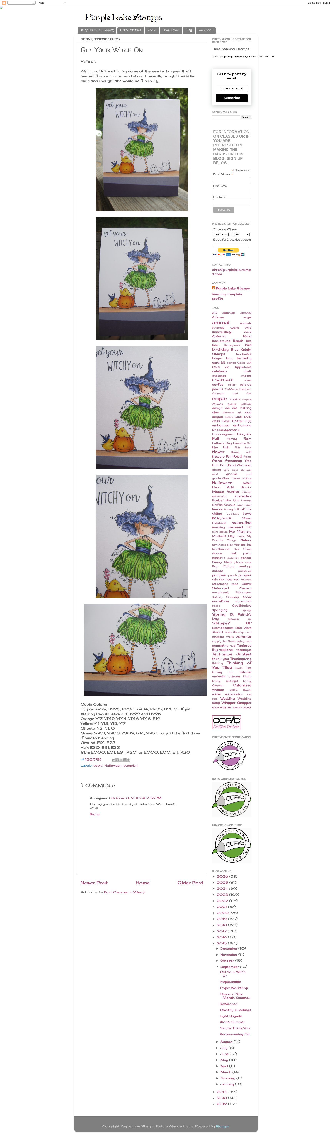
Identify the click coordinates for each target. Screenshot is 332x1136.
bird (248, 345)
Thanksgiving (240, 659)
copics (235, 399)
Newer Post (94, 882)
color (231, 384)
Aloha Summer (232, 1022)
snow (247, 597)
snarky (217, 597)
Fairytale (244, 434)
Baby (247, 336)
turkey (217, 672)
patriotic (218, 557)
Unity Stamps (225, 681)
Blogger (222, 1126)
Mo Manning (240, 531)
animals (245, 323)
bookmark (243, 354)
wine (215, 707)
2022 (223, 901)
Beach (238, 340)
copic (97, 765)
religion (246, 579)
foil (228, 456)
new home (219, 544)
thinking (217, 663)
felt (249, 443)
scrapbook (220, 592)
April (247, 332)
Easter (237, 421)
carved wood (236, 362)
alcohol (245, 313)
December (229, 948)
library (228, 509)
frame (247, 456)
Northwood (221, 549)
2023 (223, 895)
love (247, 513)
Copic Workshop (234, 988)
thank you (220, 659)
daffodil (246, 403)
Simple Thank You (235, 1028)
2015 (222, 943)
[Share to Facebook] (125, 760)
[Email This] (114, 760)
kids (236, 500)
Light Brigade (231, 1016)
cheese (246, 375)
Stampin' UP (231, 623)
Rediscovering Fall (235, 1034)
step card (244, 632)
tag (232, 645)
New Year (233, 544)
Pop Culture (223, 566)
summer (243, 636)
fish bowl (243, 447)
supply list (219, 641)
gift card (231, 469)
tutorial (245, 672)
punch (232, 575)
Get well (244, 465)
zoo (247, 707)
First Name (220, 185)
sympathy (220, 645)
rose (234, 584)
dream (229, 416)
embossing (242, 425)
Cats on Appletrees (231, 367)
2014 (222, 1092)
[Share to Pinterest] (128, 760)
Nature (245, 540)
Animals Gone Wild (231, 327)
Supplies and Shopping (97, 30)
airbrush (228, 313)
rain (215, 579)
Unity (247, 676)
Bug (229, 358)
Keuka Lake (221, 500)
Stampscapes (222, 628)
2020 (223, 913)
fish (226, 447)
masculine (241, 522)
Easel (226, 421)
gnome (232, 474)
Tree (248, 668)
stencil (217, 632)
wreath (237, 707)
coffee (217, 384)
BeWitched (228, 1004)
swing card (244, 641)
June (225, 1054)
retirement (220, 584)
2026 (223, 876)
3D (214, 313)
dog (248, 412)
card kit (218, 362)
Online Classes (130, 30)
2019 (222, 919)
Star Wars (243, 628)
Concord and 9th (231, 393)
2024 (223, 888)
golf (248, 473)
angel (247, 317)
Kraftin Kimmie (223, 505)
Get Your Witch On (233, 973)
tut (231, 672)
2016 (222, 937)
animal (221, 322)
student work (223, 636)
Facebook (206, 30)
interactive (242, 496)
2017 (222, 931)
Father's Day (222, 443)
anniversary (221, 332)
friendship (233, 461)
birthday (220, 349)
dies (215, 412)
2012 (222, 1104)
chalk (247, 371)
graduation (220, 478)
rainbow (225, 579)
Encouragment (223, 434)
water (216, 694)
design (217, 408)
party (247, 553)
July (224, 1048)
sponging (220, 610)
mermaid (236, 527)
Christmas (222, 380)
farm (247, 438)
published (244, 570)
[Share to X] (121, 760)
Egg (248, 421)
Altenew (218, 317)
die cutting (241, 408)
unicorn (234, 676)
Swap (231, 641)
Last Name (220, 197)
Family (232, 438)
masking (218, 527)
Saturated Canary (231, 588)
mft (249, 527)
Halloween (113, 765)
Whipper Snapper (236, 703)
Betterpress (232, 345)
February (228, 1078)
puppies (244, 575)
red (236, 579)
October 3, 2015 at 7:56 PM (136, 798)
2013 (222, 1098)
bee (248, 340)
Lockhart (233, 513)
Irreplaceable (230, 982)
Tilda (227, 667)
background (221, 340)
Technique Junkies (231, 654)
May (224, 1060)
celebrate (219, 371)
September (230, 967)
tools (238, 667)
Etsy (189, 30)
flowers (218, 456)
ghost (216, 469)
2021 (222, 907)
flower (218, 451)
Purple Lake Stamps (233, 288)
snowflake (220, 601)
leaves (217, 509)
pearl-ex (232, 557)
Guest (236, 478)
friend (217, 461)
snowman (243, 601)
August (227, 1042)
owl (233, 553)
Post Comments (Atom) (124, 892)
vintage (218, 689)
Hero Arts (223, 487)
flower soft (241, 452)
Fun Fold (228, 465)
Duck (238, 417)
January (227, 1084)
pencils (246, 557)
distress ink (232, 412)
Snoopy (232, 597)
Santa (246, 584)
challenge (219, 375)
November (229, 955)
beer (215, 345)
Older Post (190, 882)
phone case (242, 562)
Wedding (227, 698)
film (215, 447)
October (227, 960)
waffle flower (240, 689)
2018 (222, 925)
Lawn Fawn (244, 504)
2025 (223, 882)
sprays (246, 610)
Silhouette (243, 592)
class (247, 380)
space (216, 605)
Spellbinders (241, 605)
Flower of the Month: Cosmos (235, 996)
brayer (217, 358)
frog (248, 461)
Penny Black (222, 562)
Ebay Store (171, 30)
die (227, 408)
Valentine (242, 685)
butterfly (244, 358)
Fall (215, 438)
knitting (246, 500)
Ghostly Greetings (235, 1010)
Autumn (218, 336)
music (241, 536)
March (226, 1072)
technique (243, 650)
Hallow (246, 478)
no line (246, 544)
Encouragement (225, 430)
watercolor (234, 694)
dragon (217, 417)
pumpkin (131, 765)
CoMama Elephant (238, 389)
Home (152, 30)
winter (226, 707)
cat (248, 362)
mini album (220, 531)
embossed (220, 425)
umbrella (218, 676)
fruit (215, 465)
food (237, 456)
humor (233, 491)
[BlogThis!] (117, 760)
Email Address (223, 174)
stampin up (240, 618)
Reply (94, 814)
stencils (231, 632)
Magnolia (221, 518)
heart (247, 483)
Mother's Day (223, 536)
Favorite (239, 443)
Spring (219, 614)
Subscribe (232, 98)
